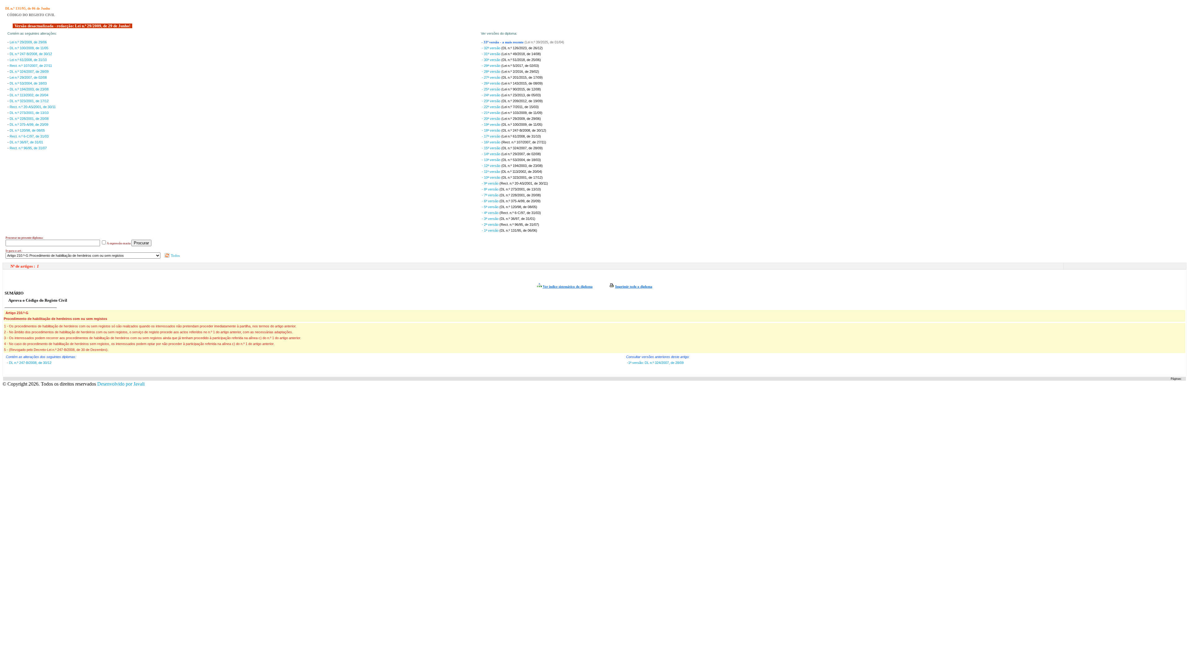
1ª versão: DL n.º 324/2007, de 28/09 (656, 363)
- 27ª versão (491, 77)
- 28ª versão (491, 71)
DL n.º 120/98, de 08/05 (27, 130)
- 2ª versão (490, 224)
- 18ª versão (491, 130)
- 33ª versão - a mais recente (503, 42)
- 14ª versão (491, 154)
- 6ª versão (490, 201)
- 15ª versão (491, 148)
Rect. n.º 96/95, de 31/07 (28, 148)
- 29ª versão (491, 66)
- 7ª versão (490, 195)
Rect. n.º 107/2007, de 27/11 (31, 66)
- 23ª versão (491, 101)
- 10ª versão (491, 177)
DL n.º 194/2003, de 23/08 (29, 89)
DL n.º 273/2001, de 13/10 (29, 113)
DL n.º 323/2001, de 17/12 (29, 101)
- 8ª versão (490, 189)
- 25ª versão (491, 89)
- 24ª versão (491, 95)
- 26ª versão (491, 83)
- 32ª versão (491, 48)
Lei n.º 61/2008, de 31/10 (28, 60)
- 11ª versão (491, 171)
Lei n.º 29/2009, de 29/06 (28, 42)
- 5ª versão (490, 207)
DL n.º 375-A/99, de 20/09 (29, 124)
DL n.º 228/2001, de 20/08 (29, 118)
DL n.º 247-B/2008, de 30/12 (31, 54)
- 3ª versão (490, 219)
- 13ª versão (491, 160)
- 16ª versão (491, 142)
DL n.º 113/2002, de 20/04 (29, 95)
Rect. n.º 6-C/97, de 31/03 (29, 136)
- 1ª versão (490, 230)
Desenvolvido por (121, 384)
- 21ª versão (491, 113)
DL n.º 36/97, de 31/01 (26, 142)
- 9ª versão (490, 183)
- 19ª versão (491, 124)
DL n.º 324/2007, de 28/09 (29, 71)
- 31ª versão (491, 54)
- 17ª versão (491, 136)
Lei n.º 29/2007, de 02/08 (28, 77)
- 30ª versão (491, 60)
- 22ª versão (491, 107)
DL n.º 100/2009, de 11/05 (29, 48)
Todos (175, 255)
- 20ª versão (491, 118)
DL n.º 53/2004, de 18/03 (28, 83)
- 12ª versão (491, 166)
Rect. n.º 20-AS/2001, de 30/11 (33, 107)
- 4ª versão (490, 213)
